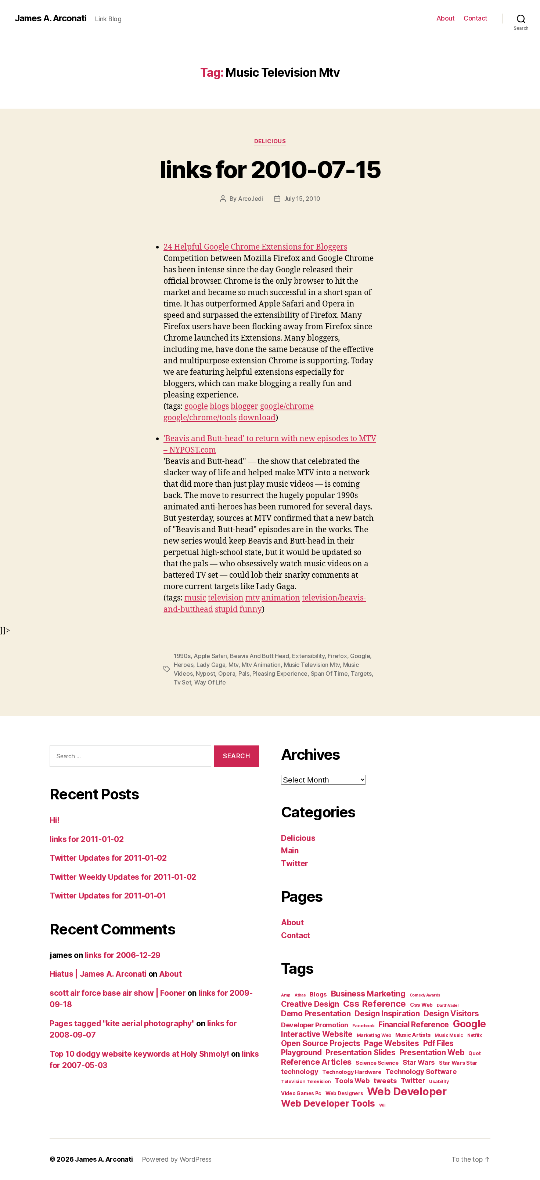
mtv (252, 598)
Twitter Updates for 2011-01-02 (108, 858)
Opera (226, 673)
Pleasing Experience (279, 673)
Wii (382, 1105)
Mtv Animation (261, 664)
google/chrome (287, 406)
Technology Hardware (351, 1072)
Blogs (318, 994)
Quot (474, 1053)
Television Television (306, 1081)
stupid (226, 609)
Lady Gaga (211, 664)
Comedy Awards (425, 995)
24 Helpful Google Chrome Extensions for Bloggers (255, 247)
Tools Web (352, 1080)
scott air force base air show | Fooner (118, 993)
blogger (244, 406)
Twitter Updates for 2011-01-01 (108, 895)
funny (251, 609)
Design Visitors (451, 1013)
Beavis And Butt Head (259, 656)
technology (299, 1071)
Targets (361, 673)
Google (360, 656)
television (226, 598)
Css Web (421, 1005)
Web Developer (407, 1091)
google (196, 406)
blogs (219, 406)
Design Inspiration (387, 1013)
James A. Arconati (50, 18)
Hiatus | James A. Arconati (98, 974)
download (257, 418)
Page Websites (391, 1043)
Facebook (363, 1025)
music (195, 598)
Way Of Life (210, 682)
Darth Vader (448, 1005)
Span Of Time (329, 673)
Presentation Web (432, 1052)
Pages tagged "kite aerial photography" (122, 1023)
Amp (286, 995)
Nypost (205, 673)
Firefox (337, 656)
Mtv (233, 664)
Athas (300, 995)
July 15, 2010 (302, 198)
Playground (301, 1052)
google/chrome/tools (200, 418)
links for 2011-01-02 (87, 839)
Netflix (474, 1035)
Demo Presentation (315, 1013)
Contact (475, 18)
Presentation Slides (360, 1052)
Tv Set (182, 682)
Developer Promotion (314, 1025)
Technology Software (421, 1071)
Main (290, 850)
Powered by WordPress (177, 1159)
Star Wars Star (458, 1063)
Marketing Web (374, 1035)
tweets (385, 1080)
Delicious (270, 141)
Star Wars (419, 1062)
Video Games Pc (301, 1093)
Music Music (449, 1035)
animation (281, 598)
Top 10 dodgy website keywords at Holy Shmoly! (139, 1054)
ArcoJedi (250, 198)
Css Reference (374, 1003)
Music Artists (413, 1035)
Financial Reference (413, 1024)
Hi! (55, 820)
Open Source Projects (320, 1043)
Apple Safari (210, 656)
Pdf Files (438, 1043)
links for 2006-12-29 (123, 955)
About (445, 18)
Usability (439, 1081)
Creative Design (310, 1004)
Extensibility (308, 656)
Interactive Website (317, 1034)
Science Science (377, 1063)
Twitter (294, 863)
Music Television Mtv (312, 664)
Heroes (183, 664)
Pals (243, 673)
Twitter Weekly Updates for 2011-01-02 (123, 877)
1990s (182, 656)
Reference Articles (316, 1062)
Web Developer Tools (328, 1103)
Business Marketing (368, 993)
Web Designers (344, 1093)
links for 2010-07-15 (270, 169)
